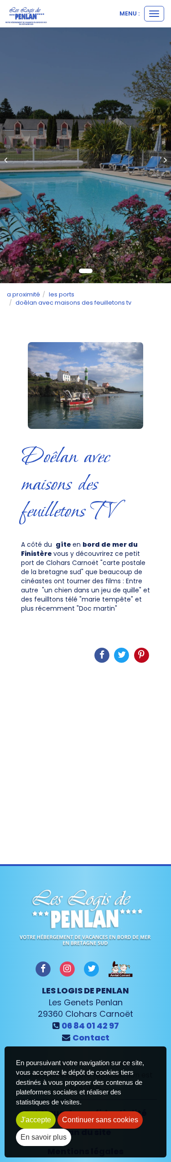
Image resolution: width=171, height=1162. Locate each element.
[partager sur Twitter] (91, 968)
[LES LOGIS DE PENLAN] (26, 16)
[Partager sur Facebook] (43, 968)
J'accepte (36, 1120)
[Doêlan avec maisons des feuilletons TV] (86, 385)
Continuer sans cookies (100, 1120)
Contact (91, 1037)
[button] (8, 155)
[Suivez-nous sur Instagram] (67, 968)
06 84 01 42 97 (90, 1025)
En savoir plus (44, 1137)
